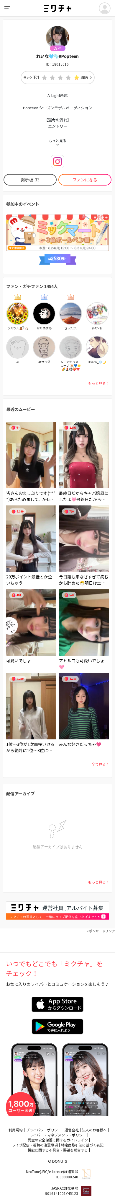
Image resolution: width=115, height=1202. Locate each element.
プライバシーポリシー (43, 1129)
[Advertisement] (57, 940)
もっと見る (97, 383)
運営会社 (72, 1129)
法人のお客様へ (94, 1129)
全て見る (99, 764)
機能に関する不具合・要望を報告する (58, 1149)
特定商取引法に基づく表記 (82, 1144)
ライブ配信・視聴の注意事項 (35, 1144)
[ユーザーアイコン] (105, 8)
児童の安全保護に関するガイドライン (58, 1139)
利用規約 (16, 1129)
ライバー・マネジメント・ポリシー (57, 1134)
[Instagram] (57, 161)
